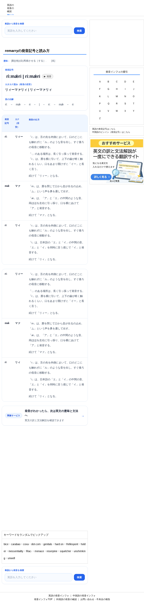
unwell (11, 558)
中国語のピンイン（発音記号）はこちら (111, 132)
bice (6, 544)
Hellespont (72, 544)
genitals (47, 544)
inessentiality (16, 551)
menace (39, 551)
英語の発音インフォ (58, 595)
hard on (59, 544)
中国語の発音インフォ (84, 595)
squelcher (65, 551)
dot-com (36, 544)
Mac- (29, 551)
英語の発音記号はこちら (103, 129)
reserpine (52, 551)
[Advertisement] (80, 8)
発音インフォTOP (43, 599)
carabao (15, 544)
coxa (26, 544)
